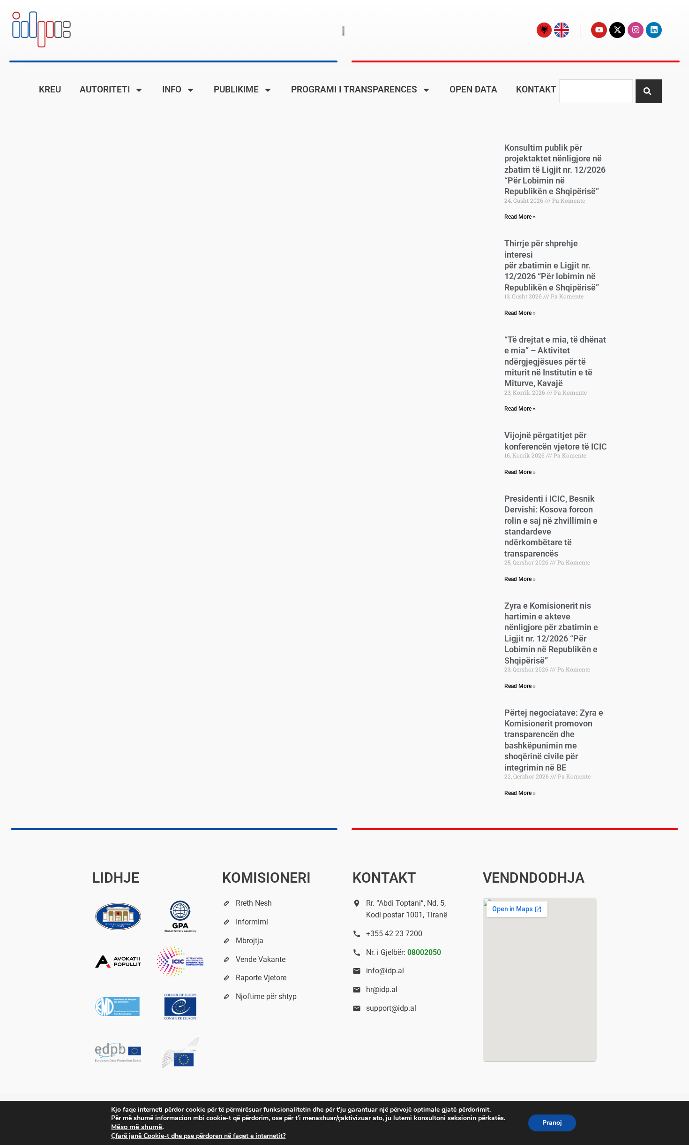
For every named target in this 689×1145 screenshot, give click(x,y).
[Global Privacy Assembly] (180, 916)
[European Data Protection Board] (118, 1052)
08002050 (424, 952)
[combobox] (596, 91)
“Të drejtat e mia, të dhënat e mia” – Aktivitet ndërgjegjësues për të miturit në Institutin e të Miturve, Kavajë (555, 362)
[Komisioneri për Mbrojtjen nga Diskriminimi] (118, 1006)
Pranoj (552, 1122)
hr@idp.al (381, 989)
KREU (50, 89)
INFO (171, 89)
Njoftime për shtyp (266, 996)
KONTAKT (536, 89)
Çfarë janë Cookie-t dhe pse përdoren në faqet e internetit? (198, 1135)
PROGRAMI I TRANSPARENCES (354, 89)
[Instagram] (636, 30)
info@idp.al (385, 970)
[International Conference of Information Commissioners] (180, 961)
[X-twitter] (617, 30)
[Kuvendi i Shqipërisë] (118, 916)
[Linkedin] (654, 30)
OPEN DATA (473, 89)
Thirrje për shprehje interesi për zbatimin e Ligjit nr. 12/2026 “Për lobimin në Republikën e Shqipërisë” (551, 265)
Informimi (252, 921)
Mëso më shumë (136, 1126)
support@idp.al (391, 1008)
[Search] (649, 91)
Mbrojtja (249, 940)
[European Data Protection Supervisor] (180, 1052)
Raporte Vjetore (261, 977)
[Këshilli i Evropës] (180, 1006)
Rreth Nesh (254, 903)
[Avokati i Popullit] (118, 961)
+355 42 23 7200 (394, 933)
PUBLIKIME (236, 89)
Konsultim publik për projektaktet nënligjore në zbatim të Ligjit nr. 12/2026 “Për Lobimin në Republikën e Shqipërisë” (555, 170)
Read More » (520, 217)
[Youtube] (599, 30)
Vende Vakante (260, 959)
